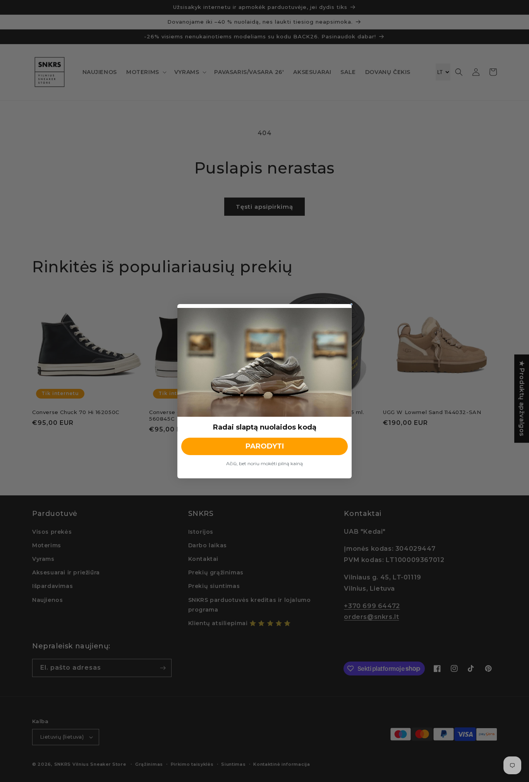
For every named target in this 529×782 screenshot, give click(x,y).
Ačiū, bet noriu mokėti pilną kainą (264, 463)
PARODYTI (265, 446)
